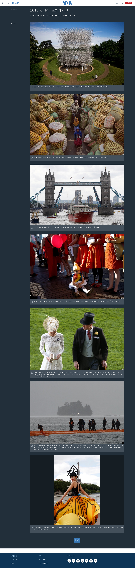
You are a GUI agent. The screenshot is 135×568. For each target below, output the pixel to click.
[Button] (13, 24)
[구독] (95, 561)
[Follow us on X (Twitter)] (73, 561)
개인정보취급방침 (43, 563)
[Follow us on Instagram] (82, 561)
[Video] (122, 3)
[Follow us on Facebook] (69, 561)
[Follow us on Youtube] (78, 561)
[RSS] (86, 561)
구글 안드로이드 (15, 560)
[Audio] (117, 3)
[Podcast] (91, 561)
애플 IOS (13, 563)
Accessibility (42, 560)
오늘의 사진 (15, 3)
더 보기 (77, 540)
